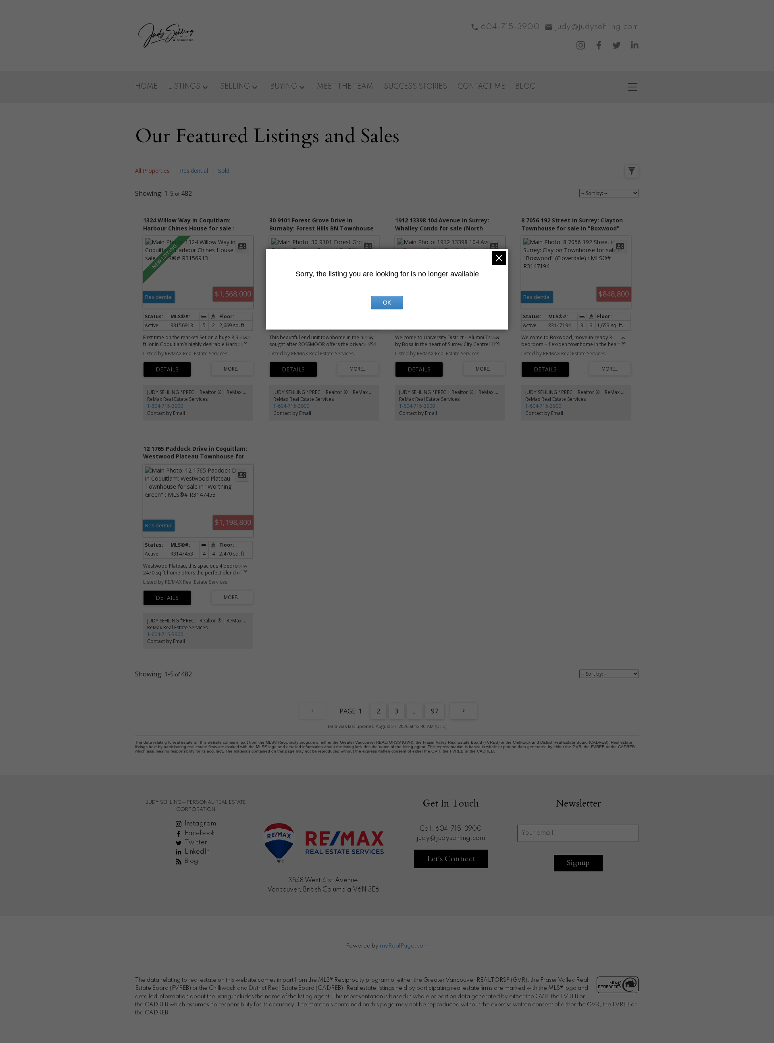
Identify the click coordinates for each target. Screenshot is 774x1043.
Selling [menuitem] (235, 86)
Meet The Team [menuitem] (345, 86)
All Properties (152, 170)
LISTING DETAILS (167, 369)
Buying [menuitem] (283, 86)
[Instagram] (580, 45)
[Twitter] (616, 45)
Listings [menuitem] (184, 86)
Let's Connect (451, 858)
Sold (223, 170)
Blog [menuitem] (525, 86)
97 (434, 711)
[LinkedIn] (634, 45)
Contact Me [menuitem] (481, 86)
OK (387, 302)
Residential (194, 170)
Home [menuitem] (146, 86)
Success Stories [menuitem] (415, 86)
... (414, 711)
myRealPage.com (404, 946)
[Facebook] (599, 45)
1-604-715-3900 (165, 405)
